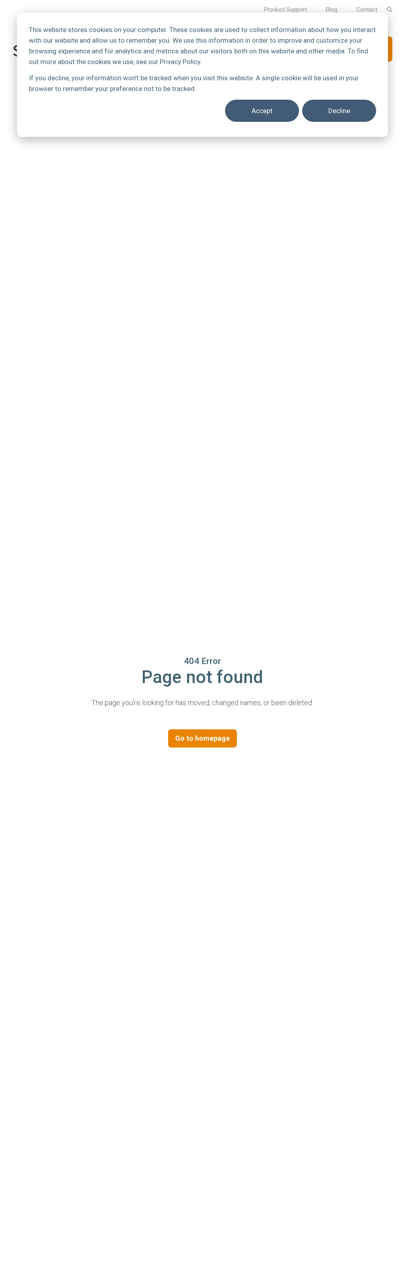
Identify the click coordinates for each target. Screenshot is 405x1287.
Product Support (285, 9)
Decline (339, 111)
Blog (331, 9)
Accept (262, 111)
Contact (366, 9)
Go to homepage (202, 738)
